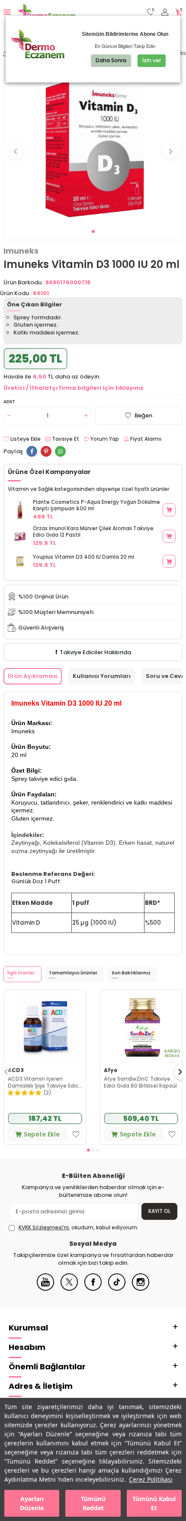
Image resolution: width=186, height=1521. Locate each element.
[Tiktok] (116, 1289)
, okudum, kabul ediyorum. (78, 1227)
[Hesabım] (164, 12)
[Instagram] (140, 1289)
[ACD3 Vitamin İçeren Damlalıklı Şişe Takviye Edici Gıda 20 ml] (45, 1026)
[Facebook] (93, 1289)
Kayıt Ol (159, 1211)
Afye (110, 1070)
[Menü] (7, 12)
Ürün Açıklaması (33, 676)
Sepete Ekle (42, 1134)
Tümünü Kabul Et (154, 1503)
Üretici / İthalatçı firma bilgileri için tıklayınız (73, 388)
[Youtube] (45, 1289)
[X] (69, 1289)
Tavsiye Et (65, 439)
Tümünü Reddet (93, 1503)
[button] (93, 231)
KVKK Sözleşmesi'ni (44, 1227)
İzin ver (151, 60)
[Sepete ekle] (169, 509)
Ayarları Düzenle (32, 1503)
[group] (93, 146)
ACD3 (16, 1070)
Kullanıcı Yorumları (102, 676)
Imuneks (20, 251)
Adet (9, 401)
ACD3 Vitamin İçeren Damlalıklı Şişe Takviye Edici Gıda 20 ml (44, 1082)
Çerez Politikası (151, 1479)
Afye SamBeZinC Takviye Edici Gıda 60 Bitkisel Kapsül (140, 1082)
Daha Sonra (111, 60)
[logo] (46, 12)
